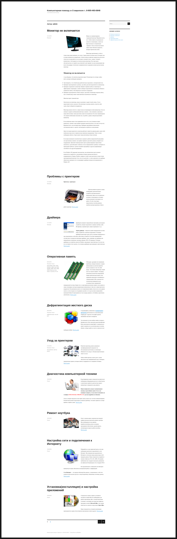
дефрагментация (50, 314)
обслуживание (50, 349)
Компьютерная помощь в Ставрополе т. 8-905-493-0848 (73, 10)
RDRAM (48, 268)
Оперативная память (61, 256)
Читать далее (75, 207)
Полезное (49, 37)
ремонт (48, 351)
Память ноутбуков (51, 271)
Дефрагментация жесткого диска (69, 305)
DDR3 (57, 265)
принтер (55, 349)
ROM (55, 268)
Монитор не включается (63, 30)
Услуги (53, 263)
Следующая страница (103, 523)
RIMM (52, 268)
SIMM (57, 268)
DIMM (52, 267)
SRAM (48, 270)
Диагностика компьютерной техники (72, 374)
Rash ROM (56, 267)
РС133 (56, 271)
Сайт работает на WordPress (75, 532)
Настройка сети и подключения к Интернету (69, 442)
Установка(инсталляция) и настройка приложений (72, 488)
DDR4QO (49, 267)
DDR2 (54, 265)
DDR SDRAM (49, 265)
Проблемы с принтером (63, 176)
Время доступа (53, 270)
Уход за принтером (60, 340)
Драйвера (53, 217)
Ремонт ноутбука (58, 413)
